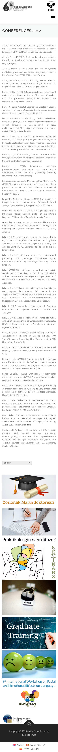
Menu (52, 17)
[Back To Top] (29, 724)
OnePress (34, 731)
